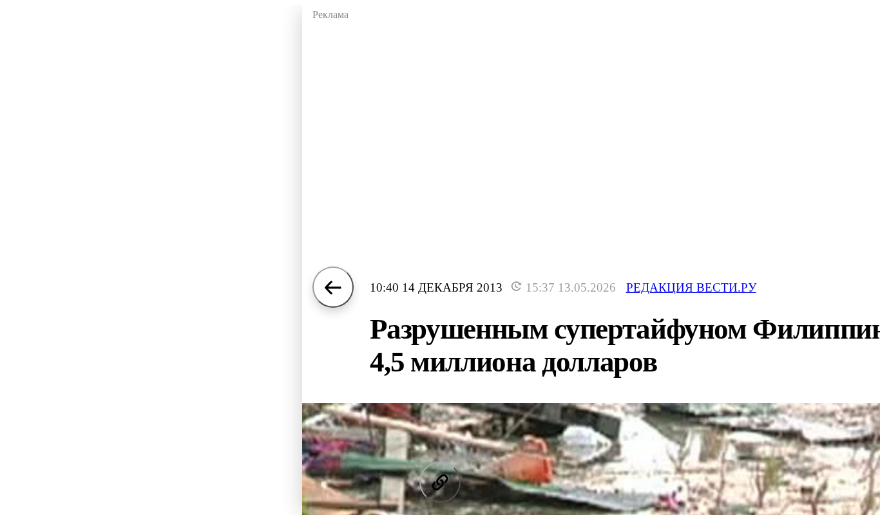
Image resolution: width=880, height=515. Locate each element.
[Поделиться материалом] (440, 482)
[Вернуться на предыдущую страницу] (333, 287)
